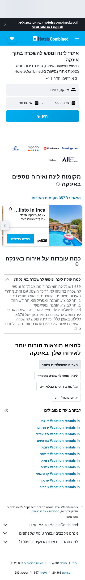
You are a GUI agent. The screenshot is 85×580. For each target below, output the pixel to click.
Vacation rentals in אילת (60, 420)
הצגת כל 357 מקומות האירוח (56, 197)
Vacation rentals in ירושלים (58, 427)
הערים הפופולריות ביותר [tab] (60, 364)
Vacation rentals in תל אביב (58, 433)
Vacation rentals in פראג (60, 480)
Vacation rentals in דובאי (60, 447)
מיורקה (66, 572)
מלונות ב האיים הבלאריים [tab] (58, 386)
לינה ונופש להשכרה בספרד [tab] (58, 375)
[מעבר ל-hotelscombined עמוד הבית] (50, 38)
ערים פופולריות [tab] (66, 397)
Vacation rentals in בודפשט (58, 440)
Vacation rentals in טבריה (59, 486)
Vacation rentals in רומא (60, 460)
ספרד (63, 563)
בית (74, 563)
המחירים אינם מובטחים (45, 511)
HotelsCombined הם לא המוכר (53, 524)
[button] (5, 24)
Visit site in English (47, 27)
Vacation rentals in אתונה (60, 453)
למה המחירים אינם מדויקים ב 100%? (48, 541)
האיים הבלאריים (33, 563)
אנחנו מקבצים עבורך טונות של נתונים (48, 533)
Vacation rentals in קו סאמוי (58, 473)
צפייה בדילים (20, 238)
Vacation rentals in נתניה (60, 467)
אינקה (43, 572)
